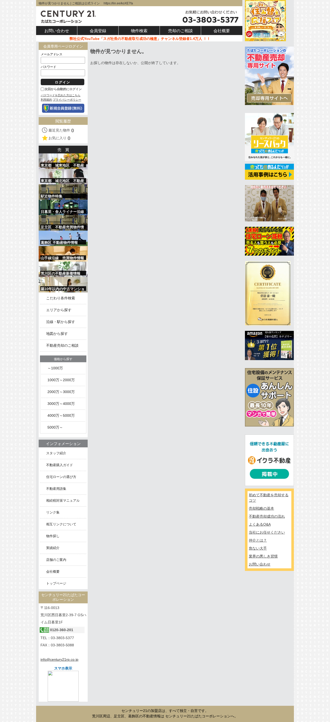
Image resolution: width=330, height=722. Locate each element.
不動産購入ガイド (59, 465)
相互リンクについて (61, 524)
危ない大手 (258, 548)
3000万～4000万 (61, 404)
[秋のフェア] (265, 20)
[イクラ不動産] (269, 460)
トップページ (56, 583)
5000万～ (55, 427)
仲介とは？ (258, 540)
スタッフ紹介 (56, 453)
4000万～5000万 (61, 415)
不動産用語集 (56, 489)
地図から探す (57, 334)
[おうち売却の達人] (268, 293)
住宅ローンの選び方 (61, 477)
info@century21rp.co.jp (59, 659)
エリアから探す (58, 310)
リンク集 (53, 512)
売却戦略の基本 (261, 508)
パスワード (48, 67)
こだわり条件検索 (60, 298)
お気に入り (59, 138)
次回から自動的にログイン (63, 89)
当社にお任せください (267, 532)
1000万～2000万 (61, 380)
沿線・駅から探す (60, 322)
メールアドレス (51, 54)
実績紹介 (53, 548)
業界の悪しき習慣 (263, 556)
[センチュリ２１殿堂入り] (269, 203)
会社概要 (53, 571)
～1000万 (55, 368)
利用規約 (46, 99)
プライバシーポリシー (67, 99)
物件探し (53, 536)
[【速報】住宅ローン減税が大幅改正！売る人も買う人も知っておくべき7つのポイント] (269, 241)
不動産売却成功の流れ (267, 516)
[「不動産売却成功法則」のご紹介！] (269, 345)
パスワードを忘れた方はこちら (60, 95)
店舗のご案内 (56, 560)
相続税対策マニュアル (63, 500)
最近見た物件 (61, 130)
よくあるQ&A (260, 524)
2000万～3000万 (61, 392)
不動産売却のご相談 (62, 345)
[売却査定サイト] (269, 75)
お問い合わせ (259, 564)
